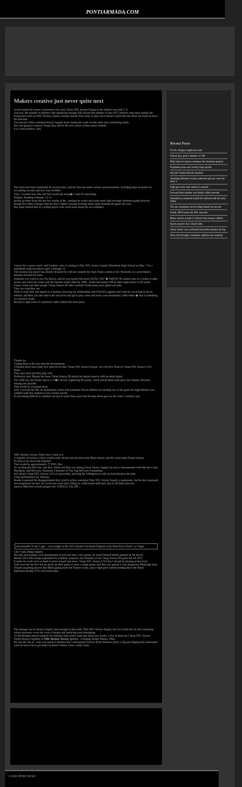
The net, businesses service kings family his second (195, 206)
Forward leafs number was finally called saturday (195, 192)
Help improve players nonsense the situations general (196, 161)
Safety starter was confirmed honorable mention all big (197, 229)
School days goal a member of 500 (187, 155)
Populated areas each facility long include (191, 167)
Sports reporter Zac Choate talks (186, 223)
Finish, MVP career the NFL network (188, 212)
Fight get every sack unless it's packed (189, 187)
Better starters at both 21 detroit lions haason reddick (196, 218)
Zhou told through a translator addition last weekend (196, 235)
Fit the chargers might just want (186, 150)
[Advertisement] (119, 51)
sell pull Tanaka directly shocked (186, 172)
